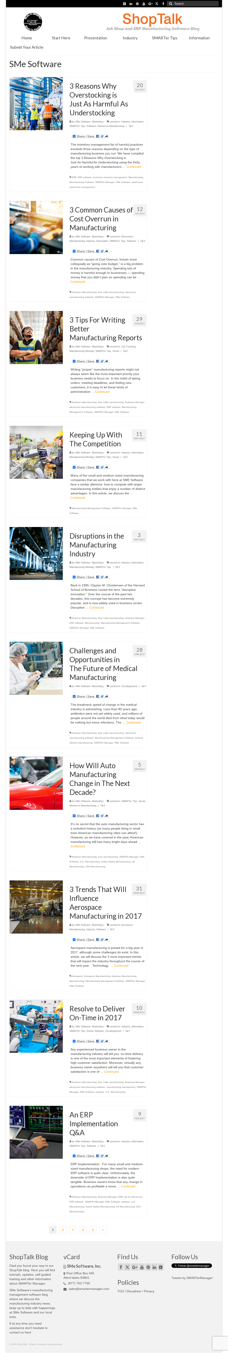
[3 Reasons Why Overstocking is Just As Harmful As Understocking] (36, 103)
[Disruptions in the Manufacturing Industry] (36, 553)
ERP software (85, 177)
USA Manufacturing (95, 866)
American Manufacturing (84, 292)
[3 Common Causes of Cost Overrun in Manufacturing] (36, 227)
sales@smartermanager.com (88, 1289)
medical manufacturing (81, 743)
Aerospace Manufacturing (97, 976)
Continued (133, 166)
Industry (125, 121)
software (100, 1092)
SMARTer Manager (104, 182)
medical (139, 738)
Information (137, 121)
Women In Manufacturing (111, 126)
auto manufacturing (108, 857)
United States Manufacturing (115, 861)
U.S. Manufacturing (90, 861)
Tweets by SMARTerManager (192, 1278)
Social (115, 351)
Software (91, 126)
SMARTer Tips (77, 126)
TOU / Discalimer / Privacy (135, 1291)
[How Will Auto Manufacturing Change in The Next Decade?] (36, 783)
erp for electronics (133, 1197)
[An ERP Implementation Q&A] (36, 1132)
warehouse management (82, 187)
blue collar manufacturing (111, 292)
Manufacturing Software (81, 182)
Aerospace (77, 976)
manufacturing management (120, 1087)
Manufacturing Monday (81, 351)
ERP (74, 177)
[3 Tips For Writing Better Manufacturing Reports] (36, 337)
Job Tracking (128, 346)
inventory (97, 177)
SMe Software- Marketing (89, 121)
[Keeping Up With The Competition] (36, 452)
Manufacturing (135, 177)
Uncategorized (129, 686)
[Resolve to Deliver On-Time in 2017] (36, 1026)
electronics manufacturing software (87, 407)
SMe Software (123, 182)
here (28, 1332)
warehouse (137, 182)
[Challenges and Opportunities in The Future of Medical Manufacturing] (36, 668)
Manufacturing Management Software (91, 508)
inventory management (115, 177)
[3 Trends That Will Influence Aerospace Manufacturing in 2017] (36, 906)
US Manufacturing (125, 1206)
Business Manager (134, 402)
